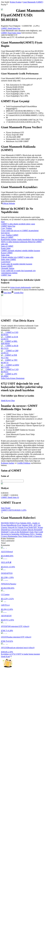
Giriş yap (4, 737)
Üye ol (10, 737)
